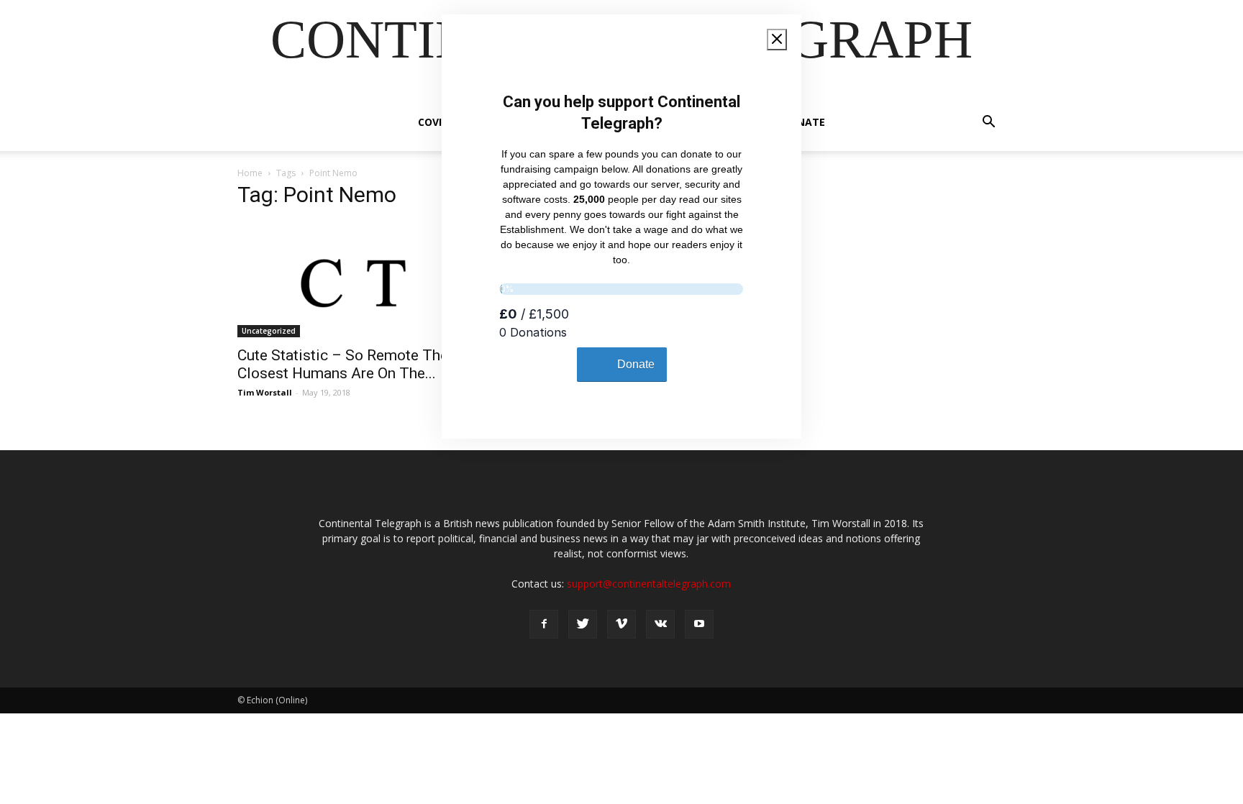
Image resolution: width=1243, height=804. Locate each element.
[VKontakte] (660, 624)
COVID (433, 122)
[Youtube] (699, 624)
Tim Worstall (264, 392)
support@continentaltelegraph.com (649, 583)
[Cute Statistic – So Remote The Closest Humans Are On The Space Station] (353, 279)
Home (250, 173)
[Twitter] (582, 624)
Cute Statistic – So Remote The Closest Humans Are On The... (342, 364)
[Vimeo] (621, 624)
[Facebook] (543, 624)
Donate (803, 122)
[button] (988, 123)
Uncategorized (269, 331)
